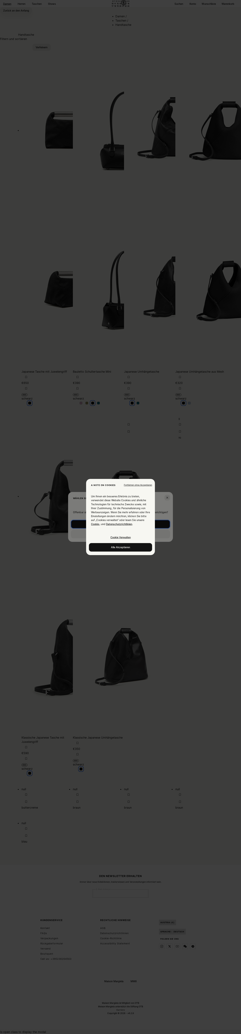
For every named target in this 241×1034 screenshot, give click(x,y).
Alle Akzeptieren (120, 547)
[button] (138, 485)
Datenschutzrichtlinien (119, 524)
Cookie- (95, 524)
